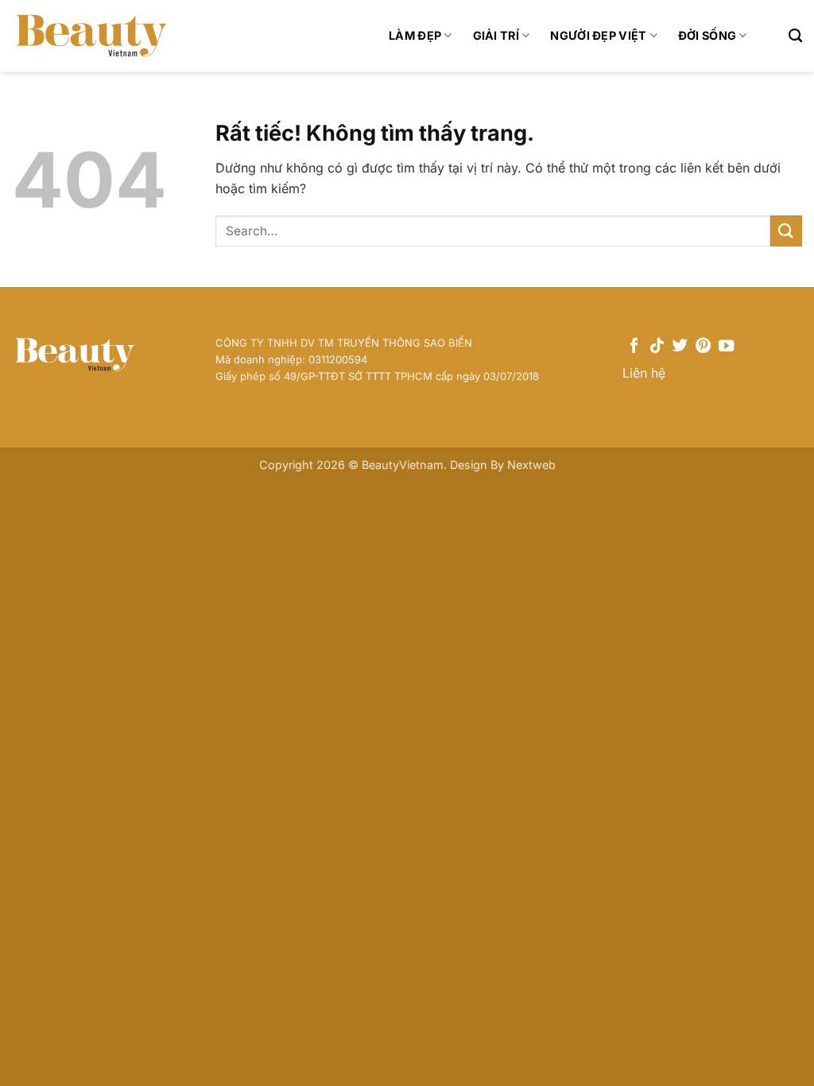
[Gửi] (786, 230)
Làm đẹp (415, 35)
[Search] (795, 36)
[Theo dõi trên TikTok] (657, 346)
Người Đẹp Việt (598, 35)
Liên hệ (643, 373)
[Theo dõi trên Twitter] (680, 346)
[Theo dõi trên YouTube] (726, 346)
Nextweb (531, 464)
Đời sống (707, 35)
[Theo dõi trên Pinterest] (703, 346)
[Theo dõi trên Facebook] (634, 346)
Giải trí (496, 35)
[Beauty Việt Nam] (91, 35)
